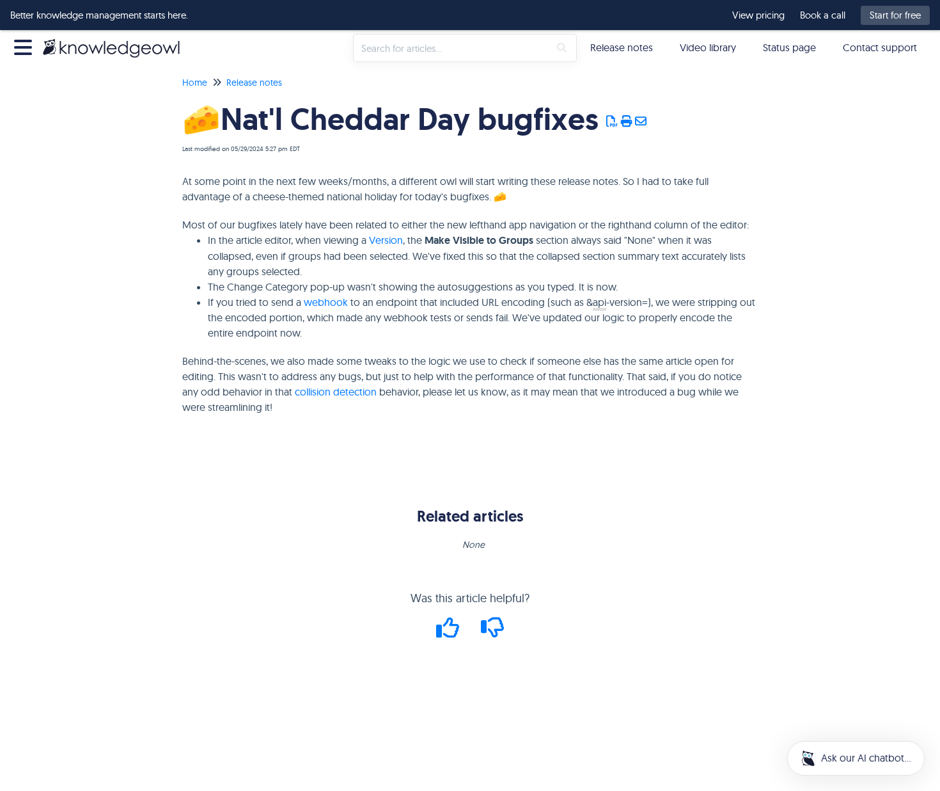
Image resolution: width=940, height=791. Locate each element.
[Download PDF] (612, 121)
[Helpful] (450, 632)
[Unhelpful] (492, 632)
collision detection (336, 391)
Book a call (822, 15)
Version (386, 240)
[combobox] (451, 48)
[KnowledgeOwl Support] (116, 41)
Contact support (880, 47)
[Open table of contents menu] (26, 45)
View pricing (758, 15)
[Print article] (627, 121)
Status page (789, 47)
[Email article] (641, 121)
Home (194, 82)
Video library (708, 47)
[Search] (561, 48)
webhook (326, 302)
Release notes (621, 47)
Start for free (895, 15)
